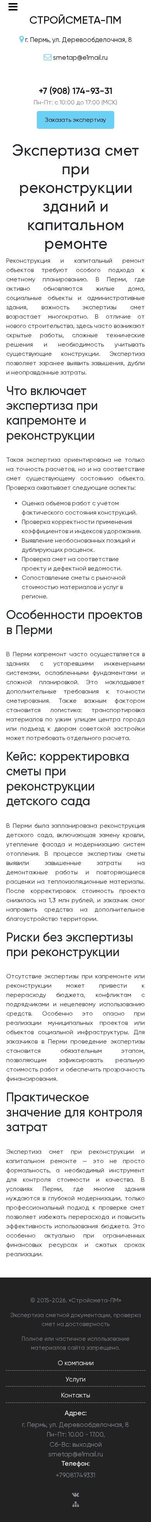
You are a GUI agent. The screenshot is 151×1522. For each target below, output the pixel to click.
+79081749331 (75, 1475)
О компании (76, 1363)
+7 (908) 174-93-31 (75, 90)
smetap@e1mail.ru (75, 1454)
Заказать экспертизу (75, 119)
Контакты (75, 1395)
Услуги (75, 1379)
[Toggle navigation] (13, 7)
